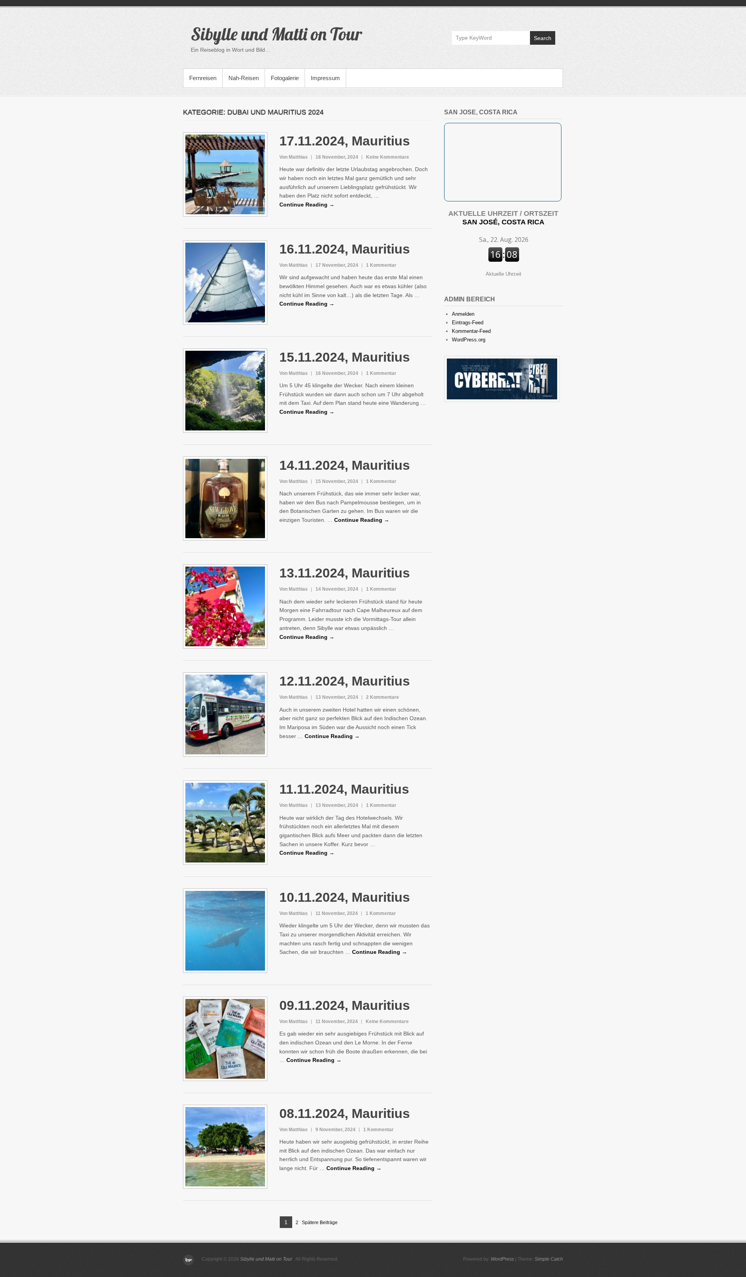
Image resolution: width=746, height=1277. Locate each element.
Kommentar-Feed (471, 331)
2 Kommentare (382, 697)
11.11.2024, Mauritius (344, 789)
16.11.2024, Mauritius (344, 248)
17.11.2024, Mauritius (344, 140)
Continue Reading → (307, 204)
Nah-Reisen (243, 78)
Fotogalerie (285, 78)
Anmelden (463, 314)
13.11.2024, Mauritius (344, 572)
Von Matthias (293, 157)
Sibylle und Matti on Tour (276, 34)
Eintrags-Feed (467, 322)
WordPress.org (468, 340)
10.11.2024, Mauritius (344, 897)
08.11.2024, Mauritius (344, 1113)
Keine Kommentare (387, 157)
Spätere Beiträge (320, 1222)
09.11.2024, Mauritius (344, 1005)
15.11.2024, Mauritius (344, 357)
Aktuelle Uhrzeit (503, 274)
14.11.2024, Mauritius (344, 465)
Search (542, 38)
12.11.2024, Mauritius (344, 680)
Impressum (325, 78)
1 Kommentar (381, 265)
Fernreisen (202, 78)
